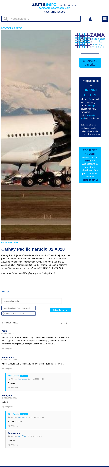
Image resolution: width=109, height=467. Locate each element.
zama (54, 4)
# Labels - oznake (90, 62)
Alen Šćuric (22, 436)
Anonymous (22, 379)
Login (6, 292)
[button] (105, 19)
